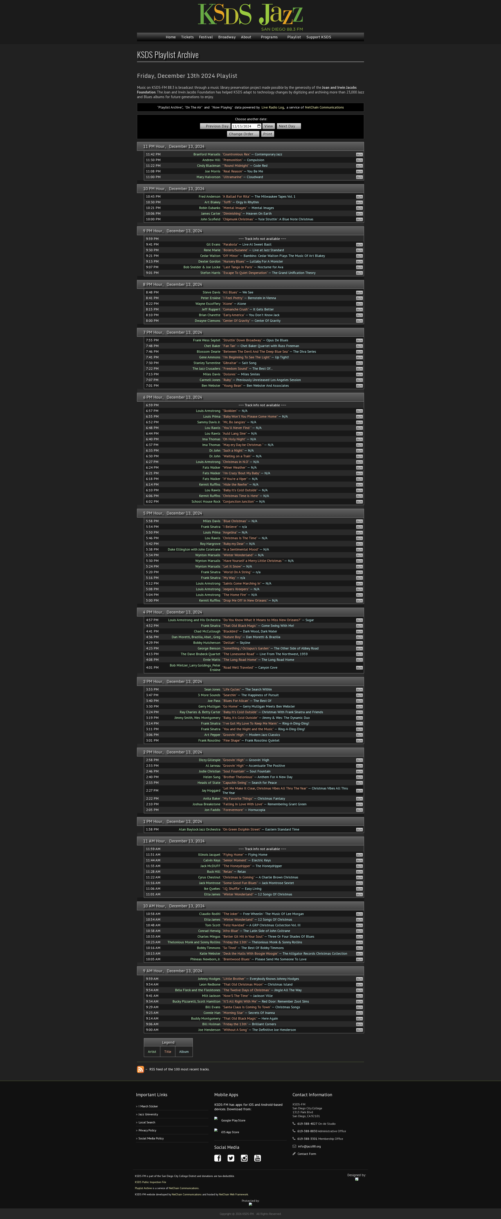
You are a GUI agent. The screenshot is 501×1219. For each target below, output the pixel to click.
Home (171, 37)
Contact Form (307, 1154)
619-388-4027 (307, 1124)
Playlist (294, 37)
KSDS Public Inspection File (150, 1182)
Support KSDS (318, 37)
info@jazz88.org (309, 1146)
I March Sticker (148, 1106)
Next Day (287, 126)
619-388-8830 (307, 1131)
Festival (206, 37)
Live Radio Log (272, 107)
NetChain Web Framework (233, 1194)
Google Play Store (233, 1120)
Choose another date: (251, 119)
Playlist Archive (143, 1188)
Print (267, 134)
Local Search (147, 1122)
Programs (269, 37)
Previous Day (217, 126)
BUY (359, 154)
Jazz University (148, 1114)
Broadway (227, 37)
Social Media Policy (151, 1138)
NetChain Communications (324, 107)
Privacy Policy (147, 1130)
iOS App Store (230, 1132)
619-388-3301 (307, 1139)
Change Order (241, 134)
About (246, 37)
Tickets (187, 37)
